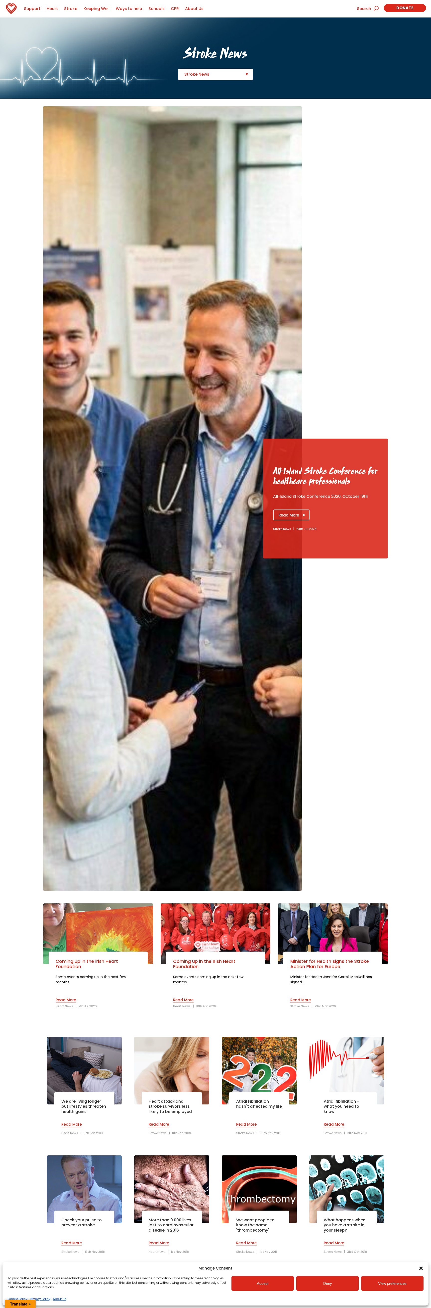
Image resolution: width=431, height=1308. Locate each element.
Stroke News (196, 74)
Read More (289, 515)
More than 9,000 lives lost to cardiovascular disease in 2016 (171, 1225)
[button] (421, 1268)
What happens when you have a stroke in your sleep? (344, 1225)
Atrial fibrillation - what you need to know (341, 1106)
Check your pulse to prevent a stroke (81, 1223)
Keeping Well (96, 8)
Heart (52, 8)
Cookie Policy (17, 1299)
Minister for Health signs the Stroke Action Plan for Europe (329, 964)
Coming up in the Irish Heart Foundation (87, 964)
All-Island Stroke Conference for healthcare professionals (325, 476)
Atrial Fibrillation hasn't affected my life (259, 1104)
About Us (59, 1299)
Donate (405, 8)
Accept (262, 1283)
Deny (327, 1283)
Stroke (70, 8)
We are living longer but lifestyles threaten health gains (83, 1106)
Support (32, 8)
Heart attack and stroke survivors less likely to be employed (170, 1106)
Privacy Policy (40, 1299)
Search (364, 8)
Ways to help (129, 8)
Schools (156, 8)
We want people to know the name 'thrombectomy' (255, 1225)
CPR (175, 8)
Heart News (64, 1006)
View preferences (392, 1283)
